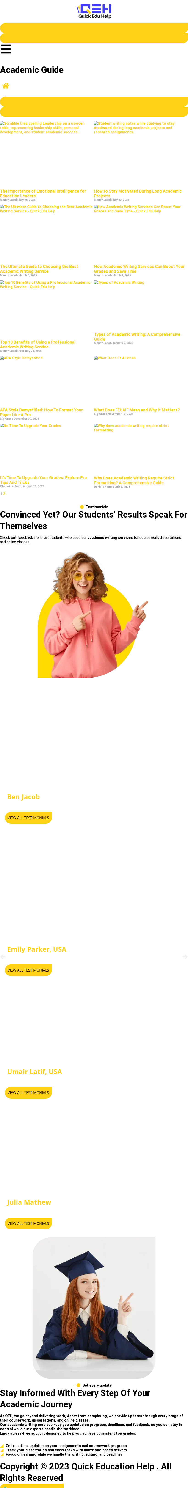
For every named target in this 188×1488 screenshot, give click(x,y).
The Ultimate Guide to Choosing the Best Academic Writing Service (39, 269)
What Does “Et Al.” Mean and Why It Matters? (137, 410)
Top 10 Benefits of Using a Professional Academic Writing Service (37, 344)
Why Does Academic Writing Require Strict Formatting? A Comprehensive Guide (134, 480)
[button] (3, 957)
